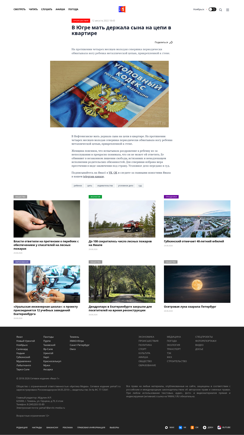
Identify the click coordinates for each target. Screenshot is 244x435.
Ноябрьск (198, 9)
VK (110, 172)
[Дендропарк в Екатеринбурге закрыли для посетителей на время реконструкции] (122, 284)
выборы (114, 427)
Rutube (226, 427)
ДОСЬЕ (199, 349)
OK (196, 427)
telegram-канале (93, 176)
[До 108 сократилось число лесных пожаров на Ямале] (122, 219)
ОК (115, 172)
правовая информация (91, 427)
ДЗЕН (210, 427)
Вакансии (52, 427)
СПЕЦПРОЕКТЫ (204, 336)
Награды (37, 427)
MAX (172, 427)
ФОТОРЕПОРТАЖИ (205, 340)
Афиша (60, 9)
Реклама (68, 427)
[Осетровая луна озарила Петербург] (197, 284)
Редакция (22, 427)
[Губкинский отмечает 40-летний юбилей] (197, 219)
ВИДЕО (199, 345)
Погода (73, 9)
